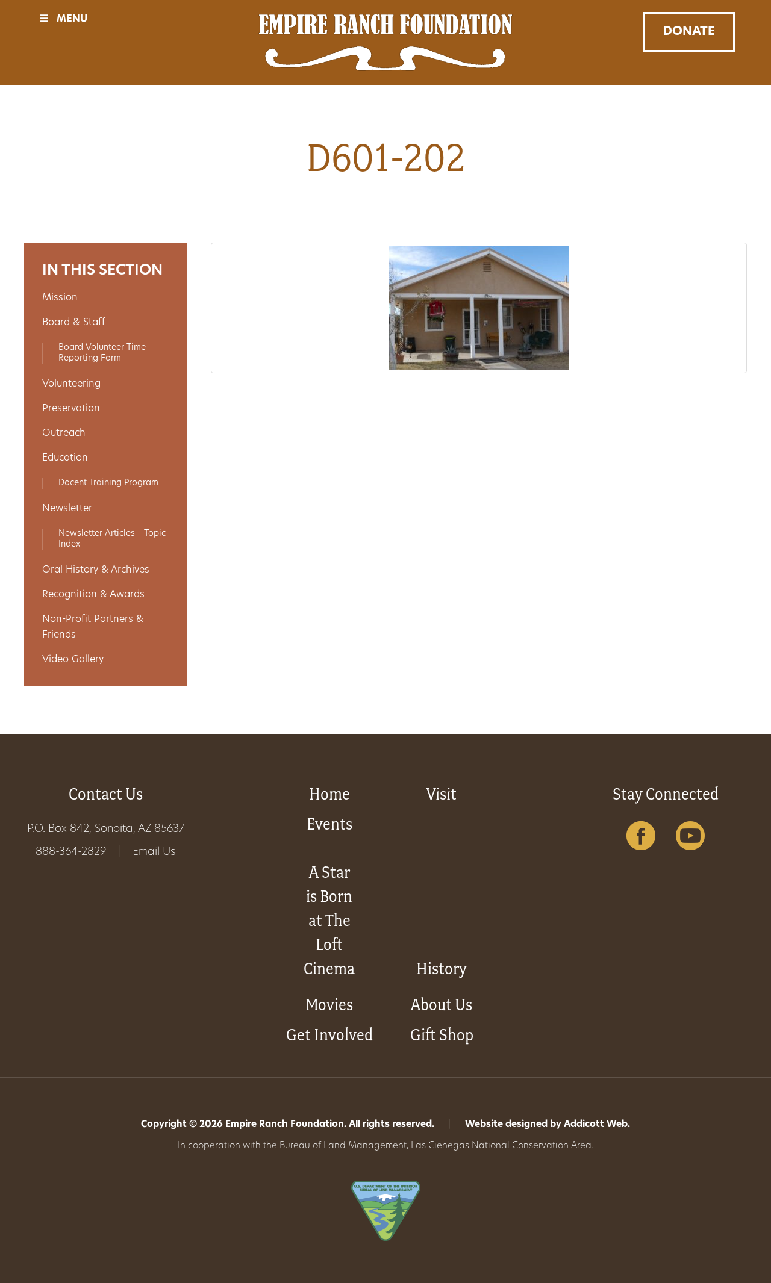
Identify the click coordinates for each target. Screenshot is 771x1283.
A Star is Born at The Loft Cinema (329, 920)
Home (329, 794)
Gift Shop (441, 1035)
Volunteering (71, 384)
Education (65, 458)
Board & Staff (73, 323)
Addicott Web (596, 1124)
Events (329, 824)
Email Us (154, 852)
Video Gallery (73, 660)
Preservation (71, 409)
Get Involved (329, 1035)
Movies (329, 1004)
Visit (441, 794)
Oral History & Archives (95, 570)
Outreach (64, 433)
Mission (60, 298)
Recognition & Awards (93, 595)
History (441, 968)
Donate (689, 32)
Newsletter (67, 509)
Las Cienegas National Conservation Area (501, 1146)
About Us (441, 1004)
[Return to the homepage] (385, 42)
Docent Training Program (108, 483)
